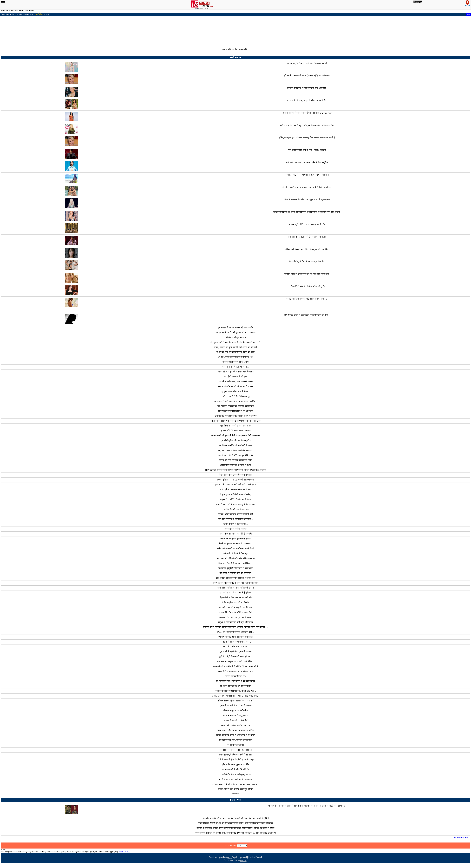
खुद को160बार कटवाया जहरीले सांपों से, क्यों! (235, 514)
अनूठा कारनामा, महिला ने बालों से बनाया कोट (235, 450)
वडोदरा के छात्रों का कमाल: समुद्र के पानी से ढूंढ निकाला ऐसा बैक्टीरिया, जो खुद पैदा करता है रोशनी (235, 828)
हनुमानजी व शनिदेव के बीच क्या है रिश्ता (235, 499)
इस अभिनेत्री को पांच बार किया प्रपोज (236, 440)
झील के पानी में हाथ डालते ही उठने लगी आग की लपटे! (235, 484)
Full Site (243, 861)
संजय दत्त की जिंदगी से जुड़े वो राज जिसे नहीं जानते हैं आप (235, 583)
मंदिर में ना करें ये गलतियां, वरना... (235, 367)
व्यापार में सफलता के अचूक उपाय (235, 715)
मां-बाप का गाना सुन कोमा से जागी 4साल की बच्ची (235, 352)
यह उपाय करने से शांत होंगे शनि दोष (235, 769)
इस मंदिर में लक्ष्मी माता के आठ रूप (235, 509)
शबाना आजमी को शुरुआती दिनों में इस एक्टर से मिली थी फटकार (235, 435)
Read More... (124, 852)
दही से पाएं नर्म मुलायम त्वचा (235, 337)
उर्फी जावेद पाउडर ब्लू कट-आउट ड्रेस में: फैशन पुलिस (307, 162)
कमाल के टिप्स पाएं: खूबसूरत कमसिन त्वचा (235, 617)
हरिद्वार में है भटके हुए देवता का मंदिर (235, 764)
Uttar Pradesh (224, 857)
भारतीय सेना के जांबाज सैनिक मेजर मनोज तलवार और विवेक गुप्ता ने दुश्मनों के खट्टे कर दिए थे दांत (306, 806)
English (47, 14)
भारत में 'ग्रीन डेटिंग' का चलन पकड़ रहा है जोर (307, 224)
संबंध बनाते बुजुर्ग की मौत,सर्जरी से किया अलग (235, 568)
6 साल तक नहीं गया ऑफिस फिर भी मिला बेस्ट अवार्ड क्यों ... (235, 696)
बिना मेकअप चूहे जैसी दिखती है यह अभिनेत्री (235, 411)
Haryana (242, 857)
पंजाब (31, 14)
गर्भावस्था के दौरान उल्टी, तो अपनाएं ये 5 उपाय (236, 386)
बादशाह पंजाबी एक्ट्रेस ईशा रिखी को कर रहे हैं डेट (306, 100)
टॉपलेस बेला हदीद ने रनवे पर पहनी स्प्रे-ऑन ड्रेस (306, 88)
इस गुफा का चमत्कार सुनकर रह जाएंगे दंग (236, 750)
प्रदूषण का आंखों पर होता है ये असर (235, 391)
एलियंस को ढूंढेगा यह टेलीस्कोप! (235, 710)
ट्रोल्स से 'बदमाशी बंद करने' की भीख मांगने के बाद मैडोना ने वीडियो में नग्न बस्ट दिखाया (306, 212)
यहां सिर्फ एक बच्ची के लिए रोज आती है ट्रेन (235, 607)
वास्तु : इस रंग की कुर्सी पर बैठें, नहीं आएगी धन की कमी (235, 347)
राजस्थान (26, 14)
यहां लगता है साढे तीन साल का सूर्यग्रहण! (236, 573)
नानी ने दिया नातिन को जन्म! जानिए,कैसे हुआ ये (235, 588)
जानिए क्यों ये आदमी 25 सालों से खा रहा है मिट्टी (236, 548)
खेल (13, 14)
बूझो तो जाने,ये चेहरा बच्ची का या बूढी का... (235, 656)
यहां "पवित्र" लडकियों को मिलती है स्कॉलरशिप (235, 406)
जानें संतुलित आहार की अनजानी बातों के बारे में (236, 371)
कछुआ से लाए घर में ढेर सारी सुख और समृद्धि (235, 622)
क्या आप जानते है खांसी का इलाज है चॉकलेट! (235, 637)
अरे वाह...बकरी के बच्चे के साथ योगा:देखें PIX (235, 357)
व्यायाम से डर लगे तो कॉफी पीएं (235, 720)
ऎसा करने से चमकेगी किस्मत (235, 529)
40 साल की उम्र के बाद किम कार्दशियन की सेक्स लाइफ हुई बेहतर (306, 113)
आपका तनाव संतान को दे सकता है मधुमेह (235, 465)
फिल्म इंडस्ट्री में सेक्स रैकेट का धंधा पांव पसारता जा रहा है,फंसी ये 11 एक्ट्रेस (235, 470)
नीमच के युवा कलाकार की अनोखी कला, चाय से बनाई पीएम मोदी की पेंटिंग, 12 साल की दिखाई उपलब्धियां (235, 833)
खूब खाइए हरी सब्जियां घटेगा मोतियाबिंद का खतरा (235, 558)
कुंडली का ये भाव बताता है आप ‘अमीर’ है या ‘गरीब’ (235, 735)
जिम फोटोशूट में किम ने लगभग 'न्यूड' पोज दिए (306, 261)
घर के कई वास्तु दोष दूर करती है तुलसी (235, 538)
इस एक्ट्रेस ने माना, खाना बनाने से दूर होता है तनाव (235, 681)
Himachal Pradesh (254, 857)
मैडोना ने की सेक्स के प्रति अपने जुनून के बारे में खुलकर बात (306, 199)
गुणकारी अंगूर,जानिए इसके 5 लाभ (235, 362)
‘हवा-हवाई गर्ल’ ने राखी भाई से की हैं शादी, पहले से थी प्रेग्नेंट (235, 666)
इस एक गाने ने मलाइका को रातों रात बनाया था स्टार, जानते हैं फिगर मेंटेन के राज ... (235, 627)
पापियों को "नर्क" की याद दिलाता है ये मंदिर (235, 460)
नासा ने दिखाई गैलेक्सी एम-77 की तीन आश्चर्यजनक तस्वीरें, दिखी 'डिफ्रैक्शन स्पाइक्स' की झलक (235, 823)
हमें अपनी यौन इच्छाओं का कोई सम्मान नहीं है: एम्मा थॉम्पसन (307, 75)
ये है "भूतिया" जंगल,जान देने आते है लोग (235, 489)
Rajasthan (213, 857)
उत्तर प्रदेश (18, 14)
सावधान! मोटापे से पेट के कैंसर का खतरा (235, 725)
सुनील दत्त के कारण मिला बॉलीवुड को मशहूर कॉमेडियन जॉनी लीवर (235, 421)
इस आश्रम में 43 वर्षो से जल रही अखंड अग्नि (235, 327)
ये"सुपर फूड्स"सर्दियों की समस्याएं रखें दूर (235, 494)
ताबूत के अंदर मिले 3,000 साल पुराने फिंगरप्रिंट (235, 455)
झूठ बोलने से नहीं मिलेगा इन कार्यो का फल (236, 651)
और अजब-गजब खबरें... (462, 838)
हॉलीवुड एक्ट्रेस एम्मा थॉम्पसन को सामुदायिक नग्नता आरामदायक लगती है (307, 137)
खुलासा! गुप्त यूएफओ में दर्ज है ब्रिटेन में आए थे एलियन (235, 416)
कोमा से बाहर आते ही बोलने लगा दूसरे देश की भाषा (235, 504)
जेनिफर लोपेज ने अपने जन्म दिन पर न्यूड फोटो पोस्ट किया (306, 274)
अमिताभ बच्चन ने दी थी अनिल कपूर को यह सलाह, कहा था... (235, 784)
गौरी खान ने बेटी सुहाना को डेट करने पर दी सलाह (307, 237)
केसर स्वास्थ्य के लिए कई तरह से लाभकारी (235, 475)
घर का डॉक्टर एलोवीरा (235, 745)
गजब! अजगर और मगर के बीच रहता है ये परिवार (235, 730)
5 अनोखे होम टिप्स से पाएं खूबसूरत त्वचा (235, 774)
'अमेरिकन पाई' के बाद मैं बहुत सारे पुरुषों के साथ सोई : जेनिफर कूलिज (307, 125)
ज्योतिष (8, 14)
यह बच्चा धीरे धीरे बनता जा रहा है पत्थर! (235, 430)
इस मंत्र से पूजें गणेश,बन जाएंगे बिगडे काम (235, 754)
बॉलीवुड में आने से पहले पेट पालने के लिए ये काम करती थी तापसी (235, 342)
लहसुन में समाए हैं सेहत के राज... (235, 524)
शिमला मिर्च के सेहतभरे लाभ (235, 676)
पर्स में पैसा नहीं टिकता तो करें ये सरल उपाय (235, 779)
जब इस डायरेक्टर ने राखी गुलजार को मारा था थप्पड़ (236, 332)
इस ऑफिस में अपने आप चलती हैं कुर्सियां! (235, 592)
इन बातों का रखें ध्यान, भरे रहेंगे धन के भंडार (235, 740)
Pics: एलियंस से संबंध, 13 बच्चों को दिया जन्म (235, 480)
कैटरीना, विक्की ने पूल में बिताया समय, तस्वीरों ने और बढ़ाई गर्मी (306, 187)
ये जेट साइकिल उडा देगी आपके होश (235, 602)
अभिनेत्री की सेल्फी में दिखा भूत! (235, 553)
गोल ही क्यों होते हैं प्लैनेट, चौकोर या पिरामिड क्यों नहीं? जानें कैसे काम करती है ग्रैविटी (236, 818)
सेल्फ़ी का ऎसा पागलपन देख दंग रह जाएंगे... (235, 543)
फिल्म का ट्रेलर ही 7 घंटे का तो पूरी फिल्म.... (235, 563)
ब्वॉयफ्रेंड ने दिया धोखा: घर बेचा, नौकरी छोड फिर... (235, 691)
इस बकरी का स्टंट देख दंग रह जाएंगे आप (235, 686)
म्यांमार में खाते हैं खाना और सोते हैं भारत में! (235, 534)
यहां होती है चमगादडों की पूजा (235, 376)
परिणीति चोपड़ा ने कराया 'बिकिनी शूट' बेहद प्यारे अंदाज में (307, 175)
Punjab (234, 857)
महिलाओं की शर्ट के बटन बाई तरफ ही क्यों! (235, 597)
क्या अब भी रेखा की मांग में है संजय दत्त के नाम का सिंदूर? (236, 401)
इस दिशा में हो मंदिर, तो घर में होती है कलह (235, 445)
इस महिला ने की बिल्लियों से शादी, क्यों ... (235, 642)
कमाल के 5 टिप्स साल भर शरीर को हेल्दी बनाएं (235, 671)
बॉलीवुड (3, 14)
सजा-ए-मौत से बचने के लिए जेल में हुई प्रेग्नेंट (235, 789)
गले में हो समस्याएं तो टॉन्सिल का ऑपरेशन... (235, 519)
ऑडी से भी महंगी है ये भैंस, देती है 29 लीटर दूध (235, 759)
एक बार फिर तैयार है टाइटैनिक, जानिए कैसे (235, 612)
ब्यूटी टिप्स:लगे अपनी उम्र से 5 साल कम (235, 426)
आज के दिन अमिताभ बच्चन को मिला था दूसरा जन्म (235, 578)
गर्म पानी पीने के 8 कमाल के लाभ (235, 646)
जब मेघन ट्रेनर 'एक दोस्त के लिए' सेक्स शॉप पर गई (307, 63)
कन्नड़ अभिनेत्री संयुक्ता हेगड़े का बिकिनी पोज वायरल (306, 299)
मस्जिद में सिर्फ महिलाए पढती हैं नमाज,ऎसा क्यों (236, 700)
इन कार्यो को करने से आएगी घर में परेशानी (236, 705)
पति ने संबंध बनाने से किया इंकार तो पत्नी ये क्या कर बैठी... (306, 315)
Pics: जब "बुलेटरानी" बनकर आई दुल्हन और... (235, 632)
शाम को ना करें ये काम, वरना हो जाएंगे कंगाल (235, 381)
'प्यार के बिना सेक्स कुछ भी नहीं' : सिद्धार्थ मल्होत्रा (307, 150)
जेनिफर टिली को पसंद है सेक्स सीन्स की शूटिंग (307, 286)
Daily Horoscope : (230, 845)
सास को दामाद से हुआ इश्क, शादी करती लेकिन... (235, 661)
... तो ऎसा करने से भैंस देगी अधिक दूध (235, 396)
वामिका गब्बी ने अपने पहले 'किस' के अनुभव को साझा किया (307, 249)
